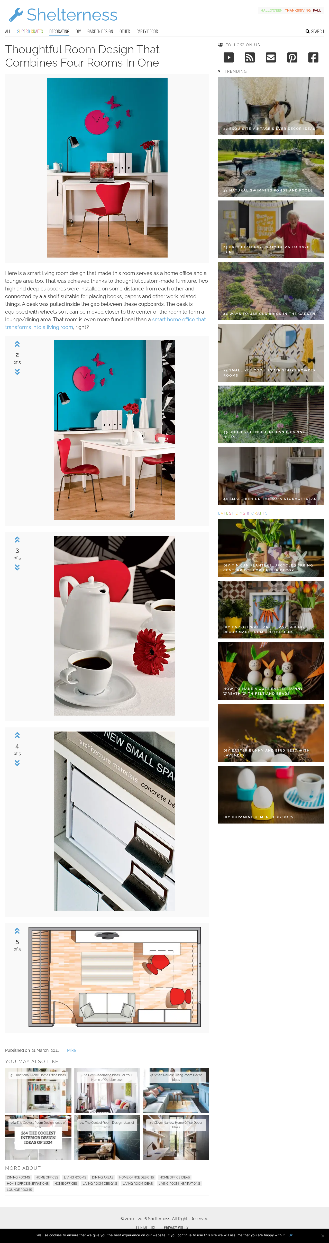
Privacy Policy (176, 1227)
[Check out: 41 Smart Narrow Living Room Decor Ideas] (176, 1090)
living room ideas (138, 1183)
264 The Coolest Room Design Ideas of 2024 (38, 1125)
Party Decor (147, 31)
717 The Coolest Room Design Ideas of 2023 (107, 1125)
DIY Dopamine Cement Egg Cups (258, 817)
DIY (78, 31)
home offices (65, 1183)
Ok (290, 1235)
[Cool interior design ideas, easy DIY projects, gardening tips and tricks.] (63, 24)
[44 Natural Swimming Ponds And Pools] (271, 168)
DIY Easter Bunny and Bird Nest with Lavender (266, 752)
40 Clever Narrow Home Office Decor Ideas (176, 1125)
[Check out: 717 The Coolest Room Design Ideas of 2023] (107, 1137)
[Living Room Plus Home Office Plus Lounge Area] (107, 256)
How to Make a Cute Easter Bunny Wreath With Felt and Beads (263, 691)
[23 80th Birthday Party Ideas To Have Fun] (271, 229)
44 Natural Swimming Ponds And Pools (268, 190)
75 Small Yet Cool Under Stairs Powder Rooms (269, 372)
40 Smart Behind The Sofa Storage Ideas (270, 499)
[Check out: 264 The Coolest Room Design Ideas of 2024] (38, 1137)
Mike (71, 1050)
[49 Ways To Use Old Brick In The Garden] (271, 291)
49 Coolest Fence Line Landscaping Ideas (264, 434)
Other (125, 31)
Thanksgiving (297, 10)
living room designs (100, 1183)
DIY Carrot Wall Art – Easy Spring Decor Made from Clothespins (263, 629)
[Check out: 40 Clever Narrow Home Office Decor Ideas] (176, 1137)
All (8, 31)
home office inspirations (28, 1183)
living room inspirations (179, 1183)
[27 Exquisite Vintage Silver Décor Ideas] (271, 106)
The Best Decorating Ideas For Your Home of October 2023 (107, 1077)
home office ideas (175, 1177)
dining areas (102, 1177)
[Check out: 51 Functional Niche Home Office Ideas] (38, 1090)
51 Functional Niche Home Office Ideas (38, 1075)
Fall (317, 10)
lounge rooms (19, 1190)
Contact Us (145, 1227)
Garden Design (100, 31)
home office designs (136, 1177)
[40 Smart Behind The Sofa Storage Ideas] (271, 476)
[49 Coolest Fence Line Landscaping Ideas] (271, 414)
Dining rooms (18, 1177)
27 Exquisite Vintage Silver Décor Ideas (269, 129)
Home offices (47, 1177)
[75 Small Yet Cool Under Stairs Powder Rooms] (271, 353)
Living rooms (75, 1177)
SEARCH (317, 31)
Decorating (59, 31)
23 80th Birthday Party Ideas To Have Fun (266, 249)
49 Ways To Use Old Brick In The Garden (269, 314)
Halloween (271, 10)
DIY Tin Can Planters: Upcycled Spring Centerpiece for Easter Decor (268, 567)
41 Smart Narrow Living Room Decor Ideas (176, 1077)
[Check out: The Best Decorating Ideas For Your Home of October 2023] (107, 1090)
